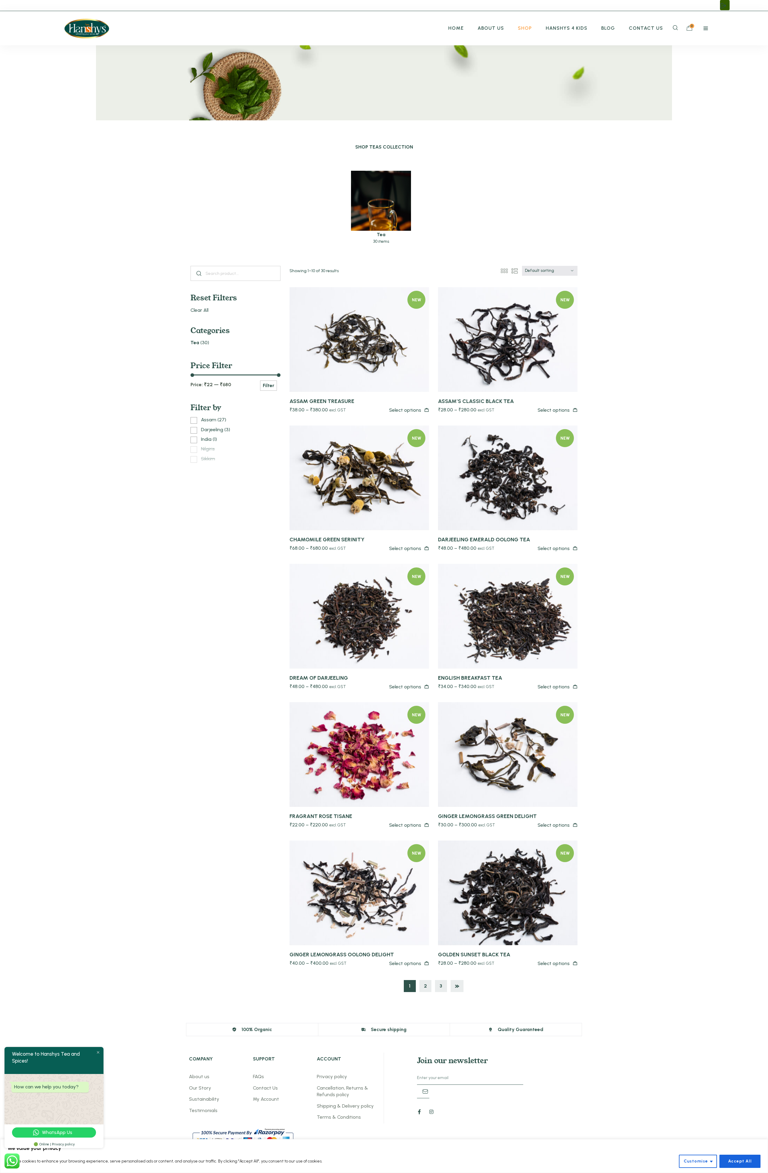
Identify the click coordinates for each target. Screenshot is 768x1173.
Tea (194, 342)
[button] (725, 5)
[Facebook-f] (419, 1111)
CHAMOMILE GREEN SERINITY (327, 539)
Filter (268, 385)
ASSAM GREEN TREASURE (322, 401)
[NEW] (359, 339)
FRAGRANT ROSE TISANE (321, 816)
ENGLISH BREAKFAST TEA (470, 678)
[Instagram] (431, 1111)
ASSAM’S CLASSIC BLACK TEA (476, 401)
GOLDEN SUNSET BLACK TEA (474, 954)
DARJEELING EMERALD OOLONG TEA (484, 539)
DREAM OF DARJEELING (319, 678)
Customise (696, 1161)
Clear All (199, 310)
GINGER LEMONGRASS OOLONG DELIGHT (342, 954)
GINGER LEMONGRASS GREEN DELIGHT (487, 816)
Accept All (740, 1161)
